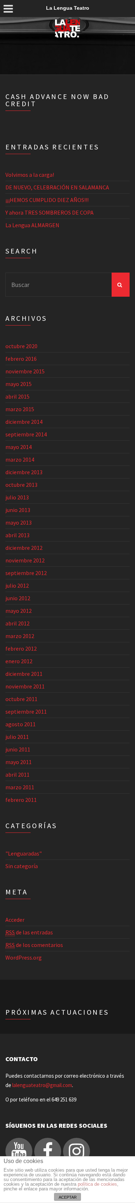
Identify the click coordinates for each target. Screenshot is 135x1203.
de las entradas (29, 932)
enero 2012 (18, 661)
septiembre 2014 (26, 434)
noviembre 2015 (25, 371)
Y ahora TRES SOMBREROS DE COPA (49, 212)
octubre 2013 (21, 484)
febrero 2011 (21, 799)
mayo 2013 (18, 522)
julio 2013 (17, 497)
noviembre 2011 (25, 686)
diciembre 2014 (23, 421)
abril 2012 (17, 623)
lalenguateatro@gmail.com (42, 1085)
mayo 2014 (18, 446)
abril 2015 (17, 396)
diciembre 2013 (23, 472)
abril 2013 (17, 535)
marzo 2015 (19, 409)
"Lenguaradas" (23, 853)
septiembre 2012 (26, 572)
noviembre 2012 (25, 560)
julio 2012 (17, 585)
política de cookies (97, 1184)
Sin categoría (21, 866)
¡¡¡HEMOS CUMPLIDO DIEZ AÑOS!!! (47, 199)
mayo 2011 (18, 762)
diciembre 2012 (23, 547)
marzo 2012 (19, 635)
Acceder (14, 919)
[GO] (121, 285)
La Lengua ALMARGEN (32, 225)
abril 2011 (17, 774)
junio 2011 (17, 749)
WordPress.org (23, 957)
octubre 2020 (21, 346)
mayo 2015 (18, 383)
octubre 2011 (21, 699)
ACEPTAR (68, 1197)
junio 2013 (17, 509)
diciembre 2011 (23, 673)
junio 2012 (17, 598)
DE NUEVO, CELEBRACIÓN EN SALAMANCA (57, 187)
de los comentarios (34, 944)
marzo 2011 (19, 787)
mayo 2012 (18, 610)
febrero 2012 (21, 648)
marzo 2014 (19, 459)
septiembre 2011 (26, 711)
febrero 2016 (21, 358)
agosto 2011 (20, 724)
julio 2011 (17, 736)
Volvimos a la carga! (29, 174)
